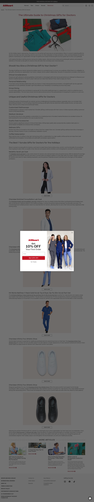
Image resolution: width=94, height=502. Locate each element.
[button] (90, 498)
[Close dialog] (72, 232)
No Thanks (33, 262)
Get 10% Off (33, 258)
